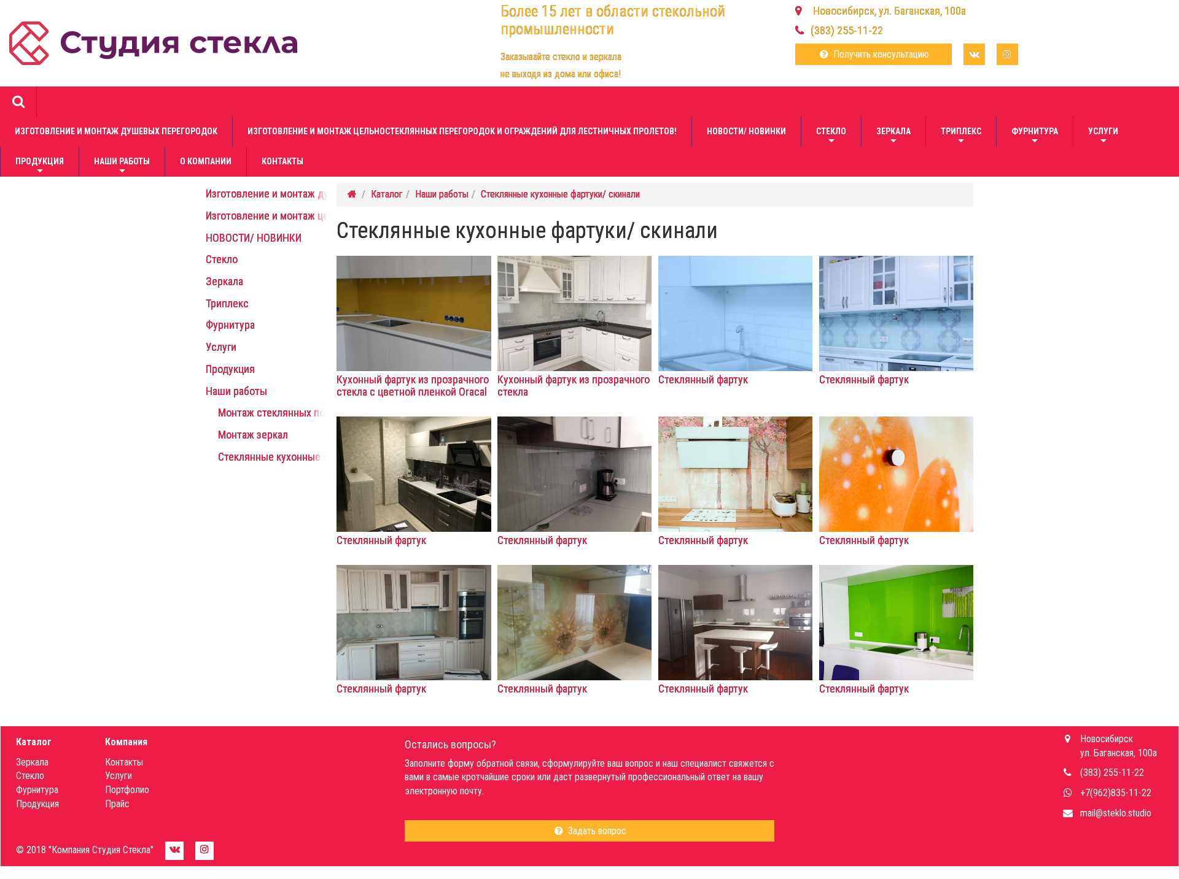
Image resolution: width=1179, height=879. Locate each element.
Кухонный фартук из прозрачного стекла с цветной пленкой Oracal (413, 385)
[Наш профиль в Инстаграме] (1007, 54)
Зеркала (893, 136)
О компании (206, 161)
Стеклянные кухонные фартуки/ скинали (311, 456)
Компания (126, 742)
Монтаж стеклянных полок (279, 412)
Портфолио (127, 790)
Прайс (117, 804)
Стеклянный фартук (703, 379)
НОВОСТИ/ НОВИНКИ (746, 131)
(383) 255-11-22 (847, 30)
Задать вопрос (596, 831)
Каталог (387, 194)
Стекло (831, 136)
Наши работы (122, 166)
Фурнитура (1034, 136)
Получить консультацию (880, 54)
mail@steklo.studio (1115, 813)
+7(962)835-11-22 (1115, 793)
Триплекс (961, 136)
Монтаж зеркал (253, 434)
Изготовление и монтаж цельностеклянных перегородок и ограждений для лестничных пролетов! (462, 131)
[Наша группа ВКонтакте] (974, 54)
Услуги (1103, 136)
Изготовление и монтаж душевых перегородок (116, 131)
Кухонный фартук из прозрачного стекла (573, 385)
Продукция (39, 166)
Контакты (282, 161)
